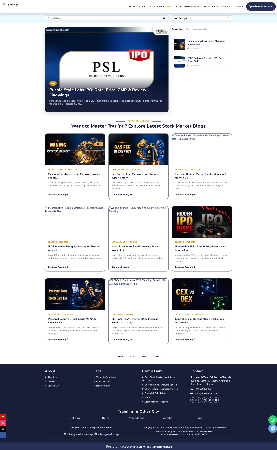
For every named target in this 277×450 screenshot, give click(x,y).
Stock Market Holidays (156, 401)
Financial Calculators (155, 393)
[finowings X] (3, 429)
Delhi (105, 418)
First (120, 356)
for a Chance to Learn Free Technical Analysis (146, 446)
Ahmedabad (137, 418)
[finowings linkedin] (210, 400)
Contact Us (53, 385)
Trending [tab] (177, 29)
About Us (52, 377)
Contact (238, 6)
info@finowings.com (206, 393)
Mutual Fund (192, 6)
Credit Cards (210, 6)
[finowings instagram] (204, 400)
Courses (159, 6)
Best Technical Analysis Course (161, 384)
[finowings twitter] (192, 400)
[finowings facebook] (198, 400)
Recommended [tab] (196, 29)
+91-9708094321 (204, 388)
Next (144, 356)
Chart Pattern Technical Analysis (161, 389)
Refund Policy (103, 385)
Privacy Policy (103, 381)
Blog (170, 6)
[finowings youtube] (216, 400)
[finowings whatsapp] (272, 419)
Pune (199, 418)
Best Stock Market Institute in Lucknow (158, 379)
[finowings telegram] (272, 428)
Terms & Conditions (106, 377)
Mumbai (168, 418)
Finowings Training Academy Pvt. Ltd (188, 427)
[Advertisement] (202, 91)
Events (148, 397)
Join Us (51, 381)
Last (156, 356)
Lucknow (74, 418)
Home (132, 6)
